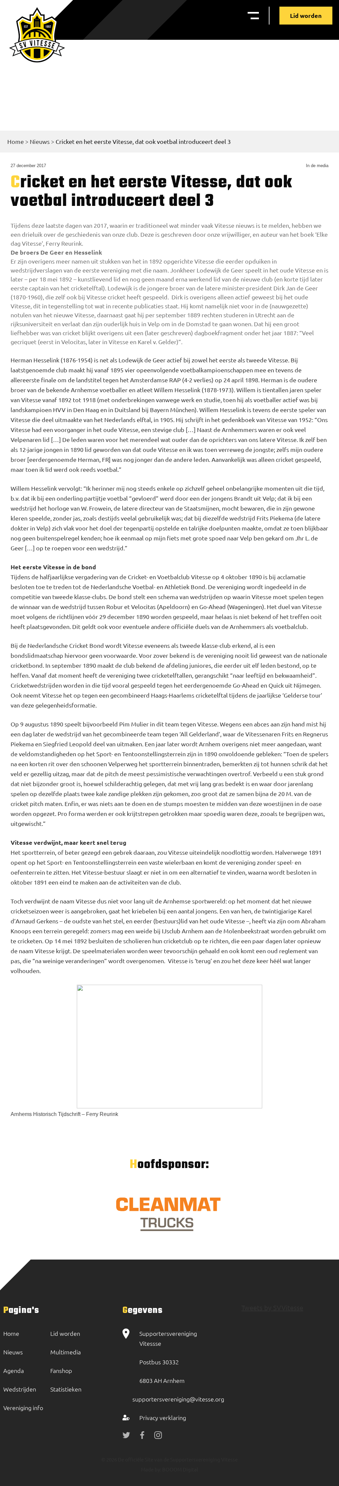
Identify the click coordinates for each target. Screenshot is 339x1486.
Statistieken (65, 1389)
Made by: (151, 1469)
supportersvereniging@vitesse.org (178, 1399)
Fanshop (61, 1370)
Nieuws (40, 141)
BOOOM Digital (179, 1469)
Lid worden (306, 15)
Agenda (13, 1370)
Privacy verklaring (162, 1417)
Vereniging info (23, 1407)
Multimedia (65, 1352)
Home (15, 141)
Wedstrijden (19, 1389)
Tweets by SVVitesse (272, 1307)
